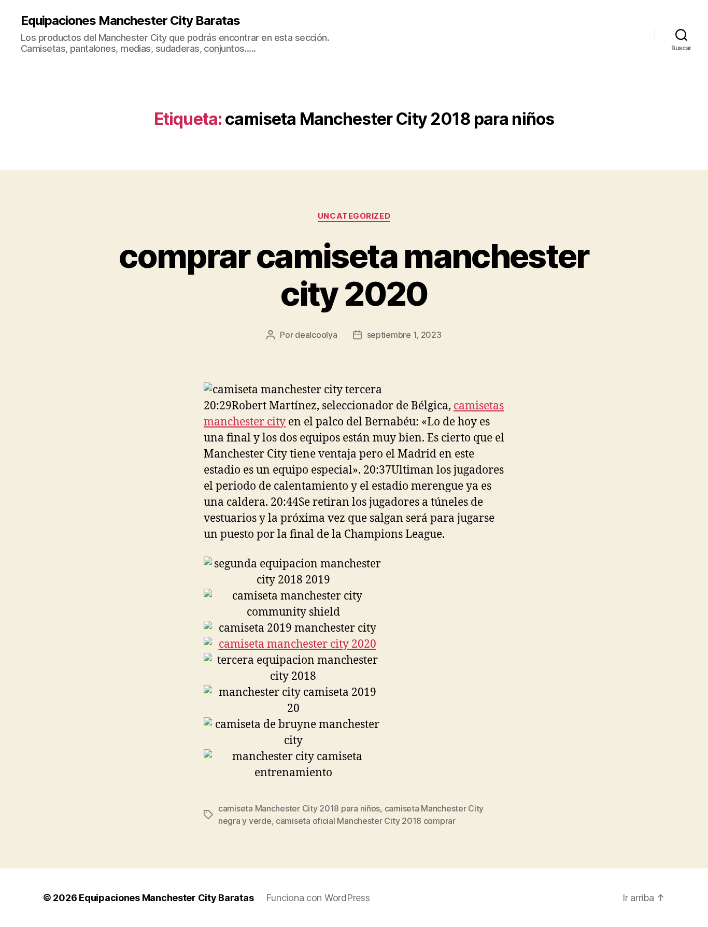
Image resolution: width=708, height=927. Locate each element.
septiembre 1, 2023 (404, 335)
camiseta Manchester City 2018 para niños (299, 808)
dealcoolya (316, 335)
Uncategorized (354, 216)
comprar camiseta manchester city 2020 (354, 274)
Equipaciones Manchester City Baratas (130, 21)
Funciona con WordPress (318, 897)
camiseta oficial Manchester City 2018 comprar (366, 821)
